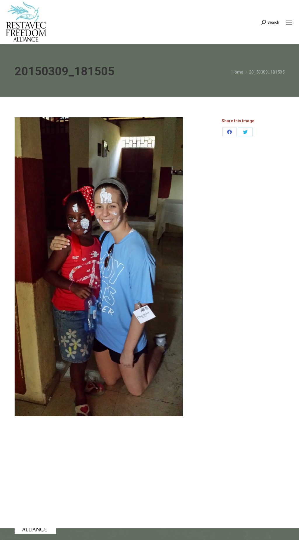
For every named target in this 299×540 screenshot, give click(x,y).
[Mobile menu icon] (289, 22)
